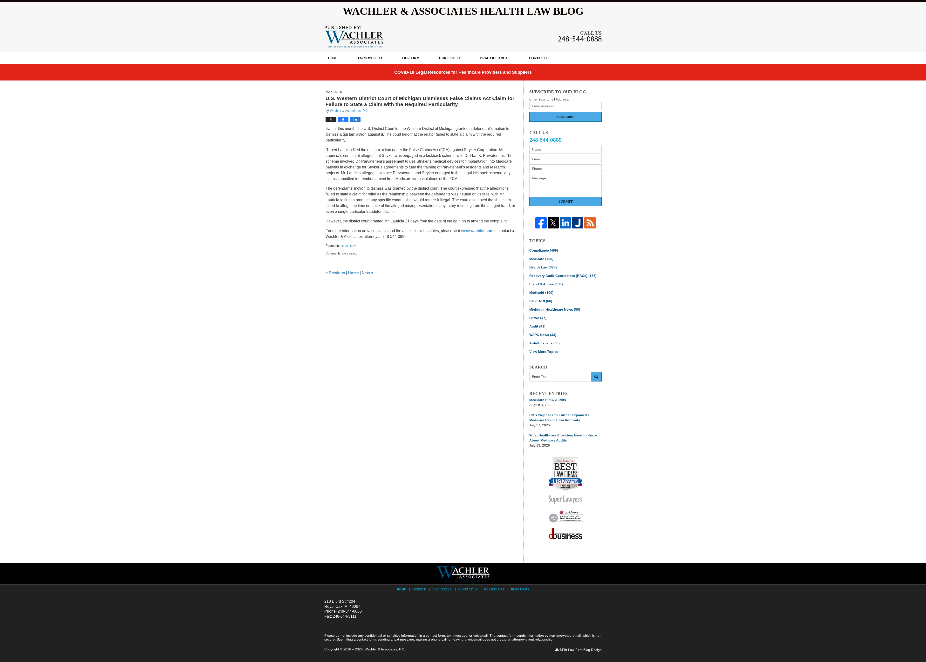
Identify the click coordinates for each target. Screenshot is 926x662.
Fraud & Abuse (546, 284)
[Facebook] (541, 222)
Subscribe (565, 117)
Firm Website (370, 58)
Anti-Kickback (544, 343)
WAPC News (542, 335)
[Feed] (590, 222)
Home (333, 58)
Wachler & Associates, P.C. (385, 649)
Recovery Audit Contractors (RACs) (563, 276)
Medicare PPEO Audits (547, 400)
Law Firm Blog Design (578, 650)
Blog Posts (520, 589)
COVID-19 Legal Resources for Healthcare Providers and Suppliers (463, 72)
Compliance (543, 250)
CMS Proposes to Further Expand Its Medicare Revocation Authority (559, 417)
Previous (335, 273)
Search (596, 376)
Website (419, 589)
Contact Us (540, 58)
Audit (537, 326)
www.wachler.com (477, 231)
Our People (450, 58)
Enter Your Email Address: (549, 99)
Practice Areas (495, 58)
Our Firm (411, 58)
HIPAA (537, 318)
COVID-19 (540, 301)
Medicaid (541, 292)
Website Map (494, 589)
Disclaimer (442, 589)
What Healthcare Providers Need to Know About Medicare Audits (563, 437)
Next (367, 273)
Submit (565, 201)
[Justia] (578, 222)
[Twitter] (553, 222)
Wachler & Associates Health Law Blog (353, 36)
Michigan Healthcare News (554, 309)
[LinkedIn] (565, 222)
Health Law (348, 245)
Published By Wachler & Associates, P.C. (580, 36)
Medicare (541, 259)
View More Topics (543, 352)
